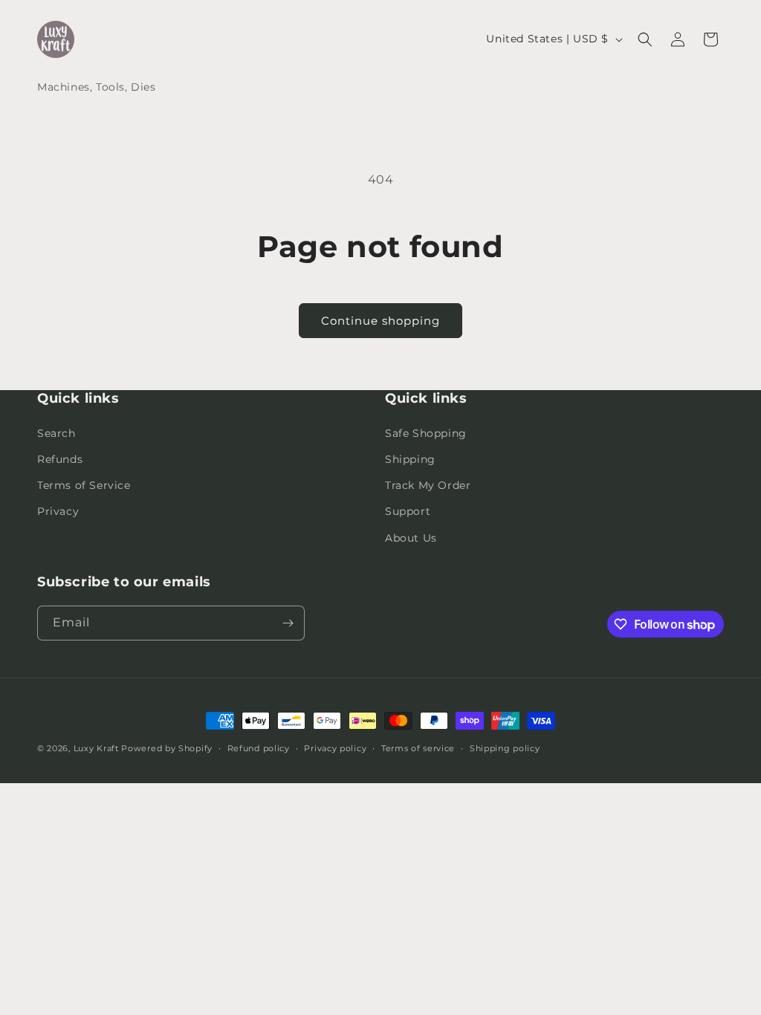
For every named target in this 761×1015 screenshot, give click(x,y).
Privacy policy (335, 748)
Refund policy (258, 748)
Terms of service (418, 748)
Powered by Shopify (167, 748)
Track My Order (427, 485)
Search (56, 433)
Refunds (59, 459)
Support (407, 511)
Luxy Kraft (96, 748)
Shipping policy (505, 748)
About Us (411, 538)
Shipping (410, 459)
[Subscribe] (287, 623)
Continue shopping (380, 321)
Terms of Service (84, 485)
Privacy (58, 511)
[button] (645, 39)
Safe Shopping (426, 433)
